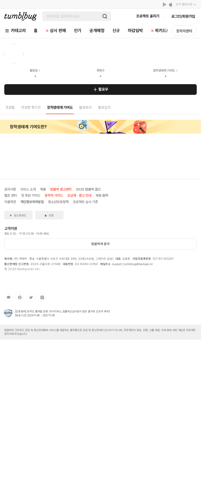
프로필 (10, 107)
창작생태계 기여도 (60, 107)
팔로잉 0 (104, 107)
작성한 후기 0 (31, 107)
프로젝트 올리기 (147, 16)
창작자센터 (184, 31)
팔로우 (103, 89)
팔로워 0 (85, 107)
